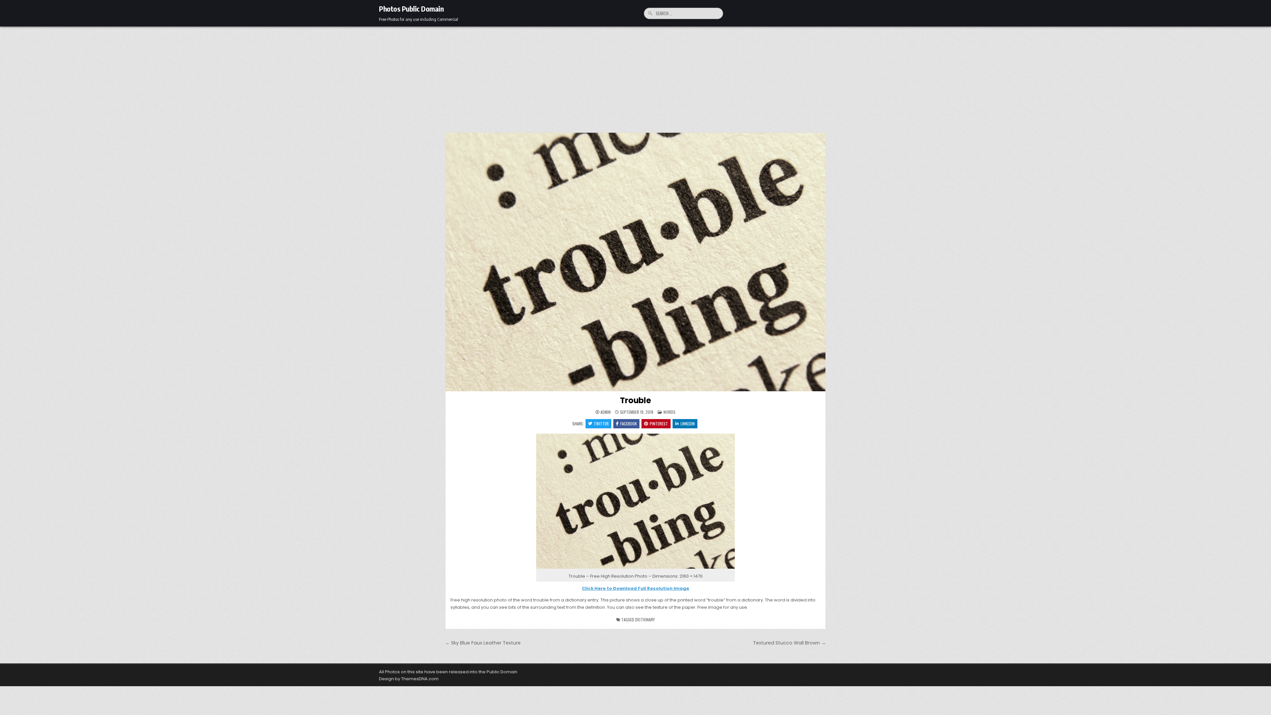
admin (605, 412)
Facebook (628, 423)
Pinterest (659, 423)
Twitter (601, 423)
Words (669, 412)
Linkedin (688, 423)
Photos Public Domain (411, 8)
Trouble (635, 400)
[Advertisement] (635, 76)
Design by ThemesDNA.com (409, 679)
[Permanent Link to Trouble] (635, 262)
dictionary (645, 619)
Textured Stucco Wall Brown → (789, 643)
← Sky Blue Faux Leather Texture (483, 643)
